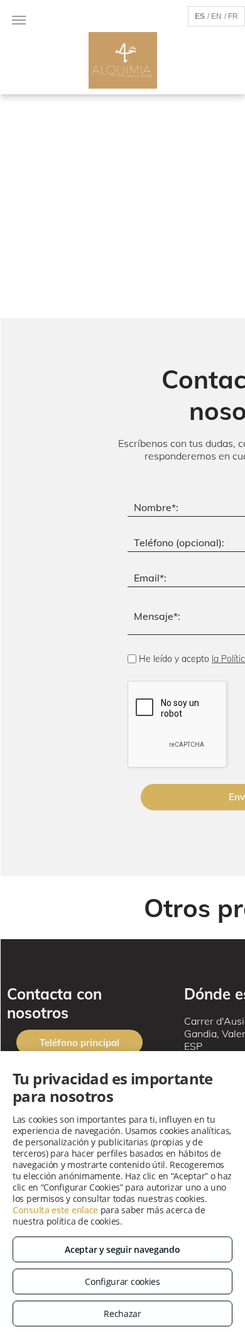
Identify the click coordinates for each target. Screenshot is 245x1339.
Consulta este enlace (55, 1210)
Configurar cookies (122, 1281)
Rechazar (122, 1314)
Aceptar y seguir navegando (122, 1249)
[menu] (18, 20)
